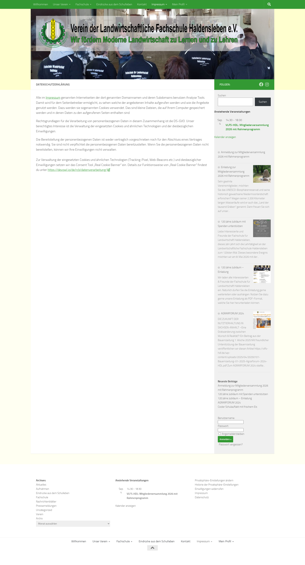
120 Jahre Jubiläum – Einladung (235, 398)
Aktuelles (41, 484)
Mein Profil (178, 4)
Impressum (158, 4)
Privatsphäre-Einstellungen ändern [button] (214, 480)
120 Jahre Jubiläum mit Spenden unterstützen (243, 394)
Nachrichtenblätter (46, 501)
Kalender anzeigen (225, 137)
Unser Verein (60, 4)
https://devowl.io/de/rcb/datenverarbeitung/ (77, 170)
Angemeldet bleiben (233, 434)
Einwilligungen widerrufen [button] (209, 488)
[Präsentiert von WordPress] (53, 557)
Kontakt (142, 4)
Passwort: (223, 426)
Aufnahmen (42, 488)
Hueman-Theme (84, 557)
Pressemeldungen (46, 505)
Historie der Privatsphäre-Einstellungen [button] (216, 484)
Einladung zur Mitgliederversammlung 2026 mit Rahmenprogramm (233, 171)
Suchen (222, 95)
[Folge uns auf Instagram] (267, 84)
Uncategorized (44, 510)
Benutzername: (226, 418)
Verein (39, 514)
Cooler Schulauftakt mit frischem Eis (237, 406)
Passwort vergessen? (231, 444)
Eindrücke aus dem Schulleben (114, 4)
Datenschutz (202, 497)
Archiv (39, 518)
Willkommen (40, 4)
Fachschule (82, 4)
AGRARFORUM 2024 (232, 313)
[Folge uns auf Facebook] (261, 84)
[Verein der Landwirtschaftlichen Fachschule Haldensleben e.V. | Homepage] (138, 33)
